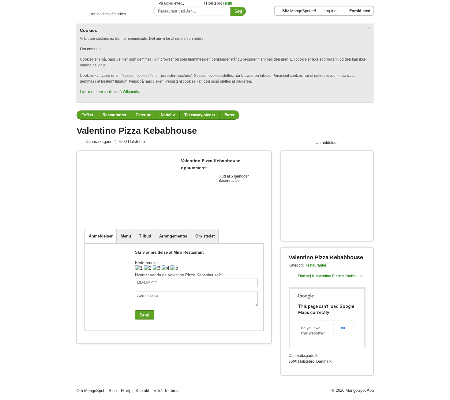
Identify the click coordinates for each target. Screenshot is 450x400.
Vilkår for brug (166, 390)
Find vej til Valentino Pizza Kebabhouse (331, 276)
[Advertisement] (156, 214)
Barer (229, 115)
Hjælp (126, 390)
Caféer (87, 115)
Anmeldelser (101, 236)
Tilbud (145, 236)
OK (343, 328)
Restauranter (114, 115)
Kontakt (142, 390)
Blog (113, 390)
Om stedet (205, 236)
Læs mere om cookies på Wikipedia (109, 92)
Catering (144, 115)
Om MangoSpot (90, 390)
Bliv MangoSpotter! (299, 11)
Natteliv (168, 115)
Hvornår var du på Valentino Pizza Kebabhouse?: (178, 275)
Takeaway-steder (199, 115)
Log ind (330, 11)
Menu (126, 236)
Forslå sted (359, 11)
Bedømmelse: (147, 263)
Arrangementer (173, 236)
